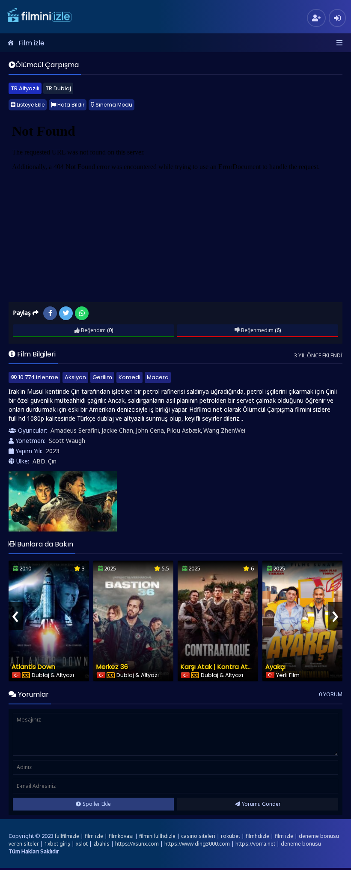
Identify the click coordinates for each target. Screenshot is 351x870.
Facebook (50, 313)
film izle (94, 836)
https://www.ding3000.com (197, 843)
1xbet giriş (57, 843)
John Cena (150, 430)
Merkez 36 (112, 666)
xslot (82, 843)
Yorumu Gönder (261, 804)
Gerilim (102, 377)
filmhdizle (257, 836)
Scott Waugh (67, 440)
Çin (52, 461)
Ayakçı (275, 666)
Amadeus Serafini (75, 430)
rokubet (230, 836)
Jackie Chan (117, 430)
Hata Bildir (70, 104)
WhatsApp (82, 313)
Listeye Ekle (30, 104)
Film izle (31, 43)
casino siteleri (198, 836)
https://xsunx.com (137, 843)
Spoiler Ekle (97, 804)
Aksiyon (75, 377)
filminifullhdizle (157, 836)
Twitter (66, 313)
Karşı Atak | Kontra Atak (218, 666)
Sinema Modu (113, 104)
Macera (158, 377)
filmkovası (121, 836)
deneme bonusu (301, 843)
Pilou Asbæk (184, 430)
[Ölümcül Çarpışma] (63, 501)
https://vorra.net (255, 843)
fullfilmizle (67, 836)
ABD (39, 461)
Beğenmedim (257, 330)
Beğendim (93, 330)
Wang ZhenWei (224, 430)
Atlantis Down (33, 666)
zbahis (101, 843)
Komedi (129, 377)
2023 (52, 451)
